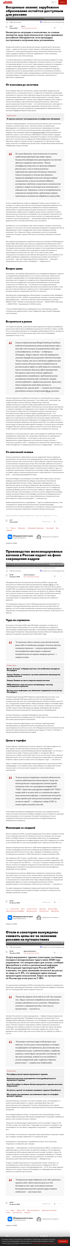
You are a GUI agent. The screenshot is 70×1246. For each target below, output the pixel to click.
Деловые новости (32, 909)
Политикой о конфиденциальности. (44, 1243)
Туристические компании (49, 1210)
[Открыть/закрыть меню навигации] (53, 2)
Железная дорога (52, 909)
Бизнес (23, 909)
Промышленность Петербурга (15, 911)
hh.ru (48, 391)
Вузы (57, 528)
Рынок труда (50, 528)
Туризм (12, 1210)
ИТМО (16, 110)
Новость (13, 528)
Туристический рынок (33, 1210)
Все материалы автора (29, 28)
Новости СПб (14, 909)
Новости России (44, 911)
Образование (21, 528)
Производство (55, 911)
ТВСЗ (51, 585)
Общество (9, 530)
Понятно (63, 1241)
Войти (62, 2)
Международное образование (36, 528)
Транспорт (42, 909)
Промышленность (31, 911)
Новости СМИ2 (11, 543)
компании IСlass (38, 132)
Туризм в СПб (21, 1210)
